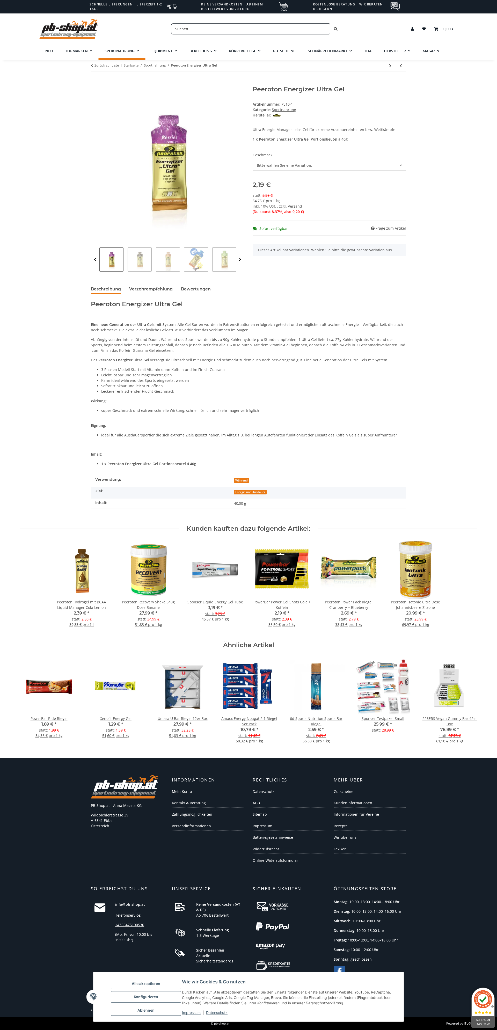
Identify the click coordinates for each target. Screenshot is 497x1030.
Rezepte (341, 825)
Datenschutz (217, 1012)
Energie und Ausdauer (250, 492)
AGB (256, 802)
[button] (412, 29)
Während (241, 480)
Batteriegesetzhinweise (273, 837)
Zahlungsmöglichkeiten (192, 814)
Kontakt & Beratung (189, 802)
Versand (295, 206)
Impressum (191, 1012)
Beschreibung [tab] (106, 289)
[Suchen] (336, 28)
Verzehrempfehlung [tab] (151, 289)
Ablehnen (146, 1010)
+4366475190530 (129, 924)
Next (240, 259)
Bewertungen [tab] (196, 289)
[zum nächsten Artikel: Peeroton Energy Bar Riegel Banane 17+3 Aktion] (390, 65)
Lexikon (340, 848)
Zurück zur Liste (106, 65)
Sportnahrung (284, 109)
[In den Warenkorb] (95, 83)
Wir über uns (345, 837)
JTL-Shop (470, 1023)
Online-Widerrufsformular (275, 860)
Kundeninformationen (353, 802)
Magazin (431, 50)
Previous (95, 259)
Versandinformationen (191, 825)
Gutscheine (343, 791)
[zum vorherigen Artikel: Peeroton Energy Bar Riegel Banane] (401, 65)
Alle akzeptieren (146, 983)
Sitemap (260, 814)
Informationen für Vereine (356, 814)
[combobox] (329, 165)
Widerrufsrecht (266, 848)
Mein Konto (182, 791)
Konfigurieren (146, 997)
